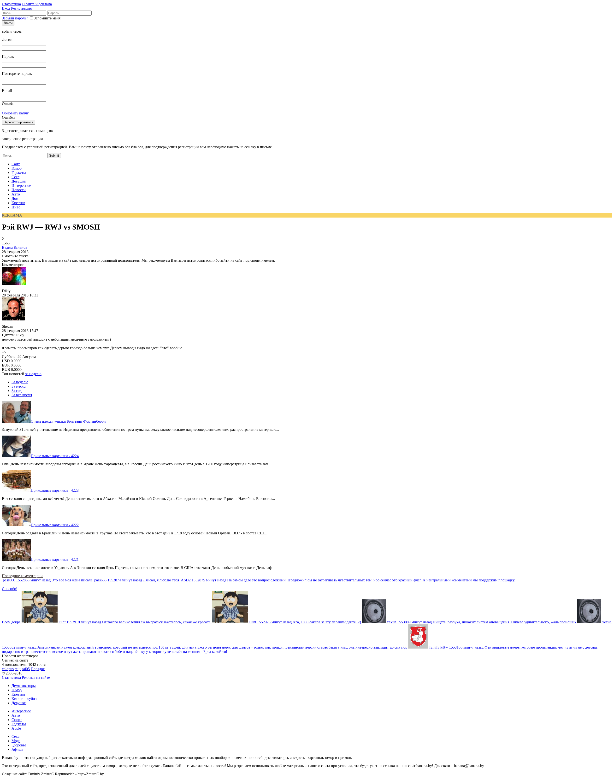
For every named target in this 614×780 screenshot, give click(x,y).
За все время (22, 395)
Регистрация (21, 8)
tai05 (26, 669)
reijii (18, 669)
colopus (8, 669)
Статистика (11, 4)
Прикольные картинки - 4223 (55, 490)
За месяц (19, 386)
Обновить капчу (15, 113)
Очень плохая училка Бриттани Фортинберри (68, 421)
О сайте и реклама (37, 4)
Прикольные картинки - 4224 (55, 456)
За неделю (20, 382)
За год (17, 391)
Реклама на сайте (36, 677)
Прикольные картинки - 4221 (55, 559)
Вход (6, 8)
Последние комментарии (22, 576)
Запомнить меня (47, 18)
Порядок (38, 669)
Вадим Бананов (14, 247)
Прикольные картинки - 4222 (55, 525)
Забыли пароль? (15, 18)
